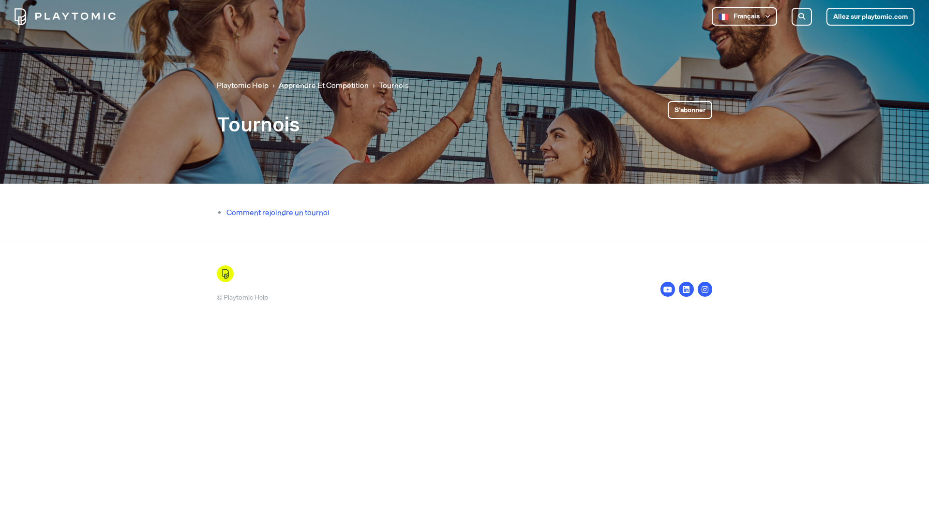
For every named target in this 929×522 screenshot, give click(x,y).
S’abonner (689, 110)
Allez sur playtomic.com (870, 17)
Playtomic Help (243, 85)
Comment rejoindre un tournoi (278, 212)
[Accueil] (65, 16)
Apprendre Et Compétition (324, 85)
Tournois (394, 85)
